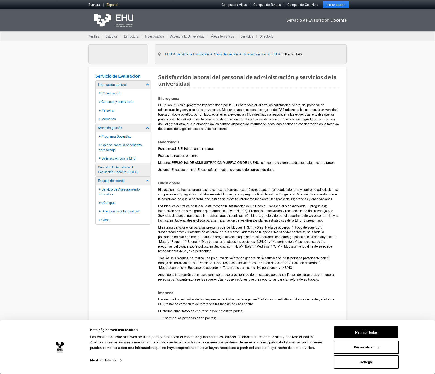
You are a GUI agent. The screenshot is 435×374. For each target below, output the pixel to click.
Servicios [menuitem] (246, 36)
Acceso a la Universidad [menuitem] (187, 36)
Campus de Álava (234, 4)
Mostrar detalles (103, 360)
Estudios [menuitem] (111, 36)
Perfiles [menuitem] (93, 36)
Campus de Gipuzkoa (302, 4)
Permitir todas (366, 332)
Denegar (366, 362)
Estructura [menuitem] (131, 36)
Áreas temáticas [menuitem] (222, 36)
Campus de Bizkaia (267, 4)
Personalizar (364, 347)
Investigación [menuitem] (154, 36)
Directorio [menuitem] (266, 36)
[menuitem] (94, 4)
